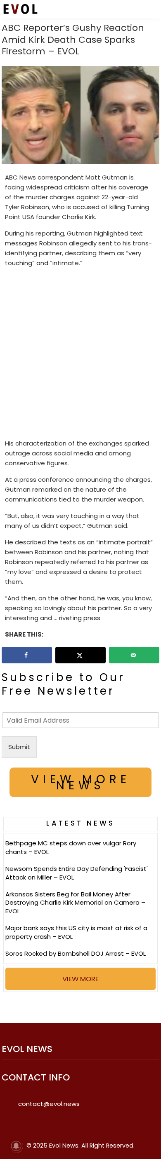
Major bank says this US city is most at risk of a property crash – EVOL (76, 932)
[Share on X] (80, 655)
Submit (19, 746)
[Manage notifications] (16, 1146)
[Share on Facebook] (27, 655)
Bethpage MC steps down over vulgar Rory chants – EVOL (70, 847)
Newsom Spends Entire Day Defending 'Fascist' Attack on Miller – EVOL (76, 873)
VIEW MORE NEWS (80, 782)
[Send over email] (134, 655)
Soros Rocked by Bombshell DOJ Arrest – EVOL (75, 953)
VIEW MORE (80, 979)
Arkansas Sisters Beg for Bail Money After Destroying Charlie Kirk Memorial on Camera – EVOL (75, 903)
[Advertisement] (80, 355)
